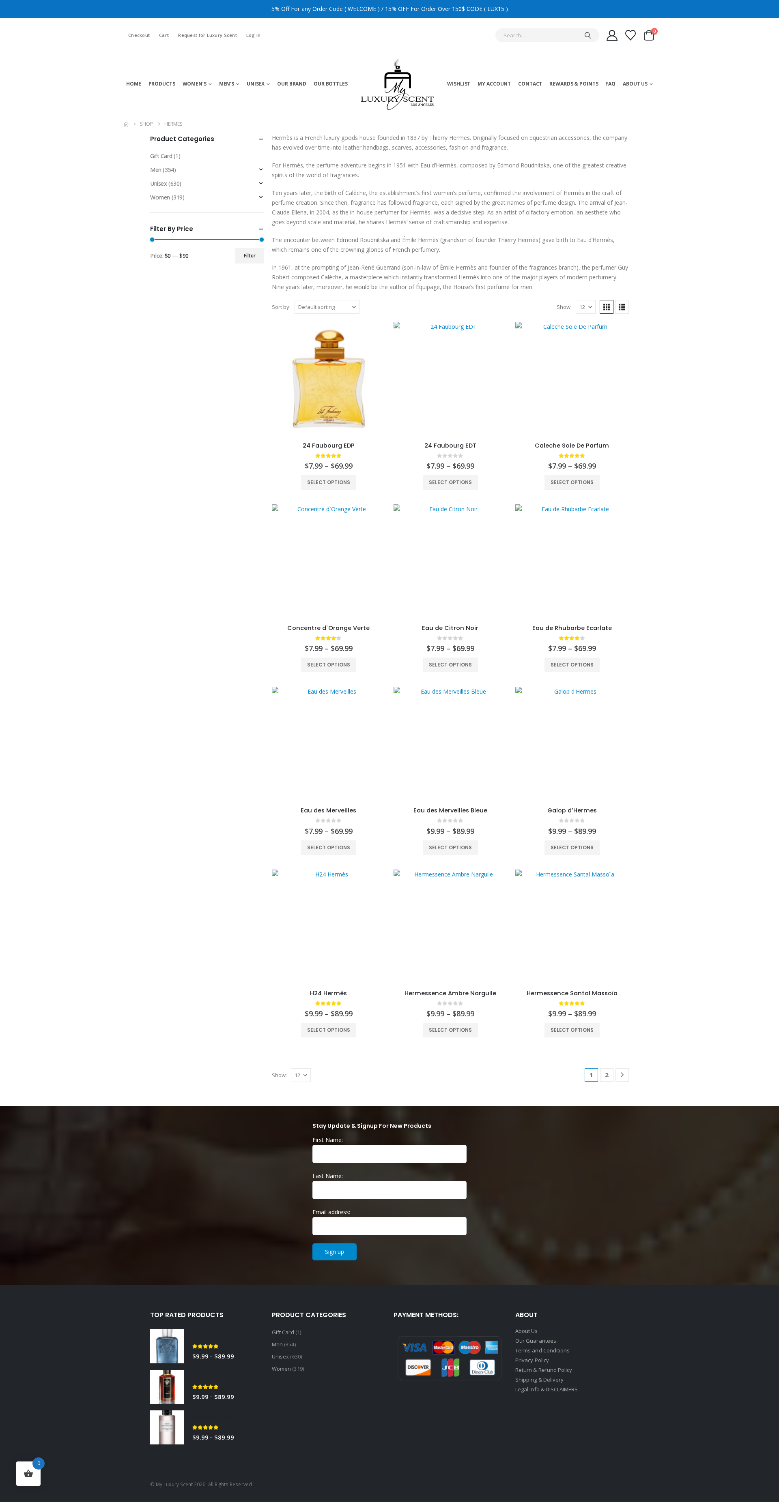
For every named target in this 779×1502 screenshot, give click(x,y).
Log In (253, 35)
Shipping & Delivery (540, 1379)
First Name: (327, 1140)
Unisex (256, 83)
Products (161, 83)
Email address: (331, 1212)
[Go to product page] (328, 378)
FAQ (610, 83)
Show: (564, 307)
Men (155, 170)
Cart (164, 35)
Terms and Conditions (542, 1350)
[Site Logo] (397, 83)
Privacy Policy (532, 1360)
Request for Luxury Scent (207, 35)
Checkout (139, 35)
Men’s (226, 83)
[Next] (622, 1075)
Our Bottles (331, 83)
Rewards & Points (573, 83)
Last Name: (327, 1176)
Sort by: (281, 307)
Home (133, 83)
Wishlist (458, 83)
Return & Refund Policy (543, 1369)
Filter (250, 255)
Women (160, 197)
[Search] (588, 35)
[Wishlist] (630, 35)
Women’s (195, 83)
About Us (635, 83)
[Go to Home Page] (126, 124)
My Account (494, 83)
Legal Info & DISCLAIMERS (546, 1389)
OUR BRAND (291, 83)
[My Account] (611, 35)
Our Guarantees (535, 1340)
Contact (530, 83)
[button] (606, 307)
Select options (328, 482)
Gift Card (161, 156)
